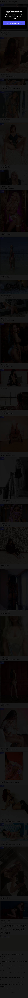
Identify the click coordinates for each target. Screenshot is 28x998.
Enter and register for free (14, 23)
